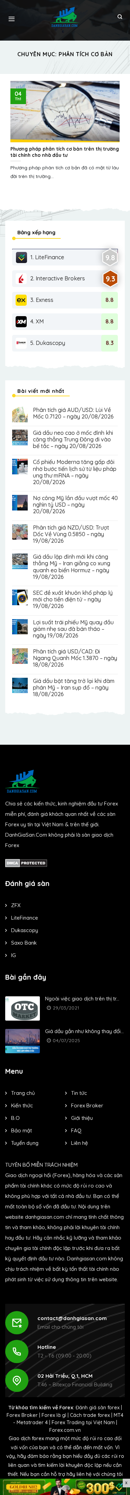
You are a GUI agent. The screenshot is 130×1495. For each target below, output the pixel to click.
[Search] (120, 17)
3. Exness (41, 299)
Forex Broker (22, 1415)
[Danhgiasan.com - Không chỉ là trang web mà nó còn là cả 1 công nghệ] (65, 17)
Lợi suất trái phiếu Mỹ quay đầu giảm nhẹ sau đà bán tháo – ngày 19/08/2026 (73, 629)
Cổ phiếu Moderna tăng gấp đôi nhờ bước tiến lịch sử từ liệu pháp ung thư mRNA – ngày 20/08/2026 (74, 472)
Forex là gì (54, 1415)
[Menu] (11, 17)
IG (13, 955)
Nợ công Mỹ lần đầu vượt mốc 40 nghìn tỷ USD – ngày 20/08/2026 (75, 505)
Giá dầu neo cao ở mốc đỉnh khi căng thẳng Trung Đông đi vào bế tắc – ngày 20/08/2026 (73, 439)
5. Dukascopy (47, 342)
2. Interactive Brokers (57, 278)
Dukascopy (24, 930)
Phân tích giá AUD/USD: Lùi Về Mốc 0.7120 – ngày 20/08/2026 (73, 413)
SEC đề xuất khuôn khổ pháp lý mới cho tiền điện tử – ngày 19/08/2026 (73, 599)
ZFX (15, 905)
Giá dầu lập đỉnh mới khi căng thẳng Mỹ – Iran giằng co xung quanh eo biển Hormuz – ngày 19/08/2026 (71, 567)
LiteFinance (24, 917)
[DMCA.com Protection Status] (26, 862)
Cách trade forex (90, 1415)
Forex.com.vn (65, 1430)
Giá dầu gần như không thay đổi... (84, 1031)
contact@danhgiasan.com (72, 1318)
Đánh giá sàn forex (98, 1407)
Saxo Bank (24, 942)
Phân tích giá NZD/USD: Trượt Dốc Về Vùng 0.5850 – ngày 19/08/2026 (71, 534)
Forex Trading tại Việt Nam (83, 1422)
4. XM (37, 321)
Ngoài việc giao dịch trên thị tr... (82, 998)
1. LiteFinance (47, 257)
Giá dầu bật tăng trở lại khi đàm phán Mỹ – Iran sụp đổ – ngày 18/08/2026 (73, 688)
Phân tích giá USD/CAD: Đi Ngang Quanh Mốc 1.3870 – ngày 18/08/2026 (75, 658)
